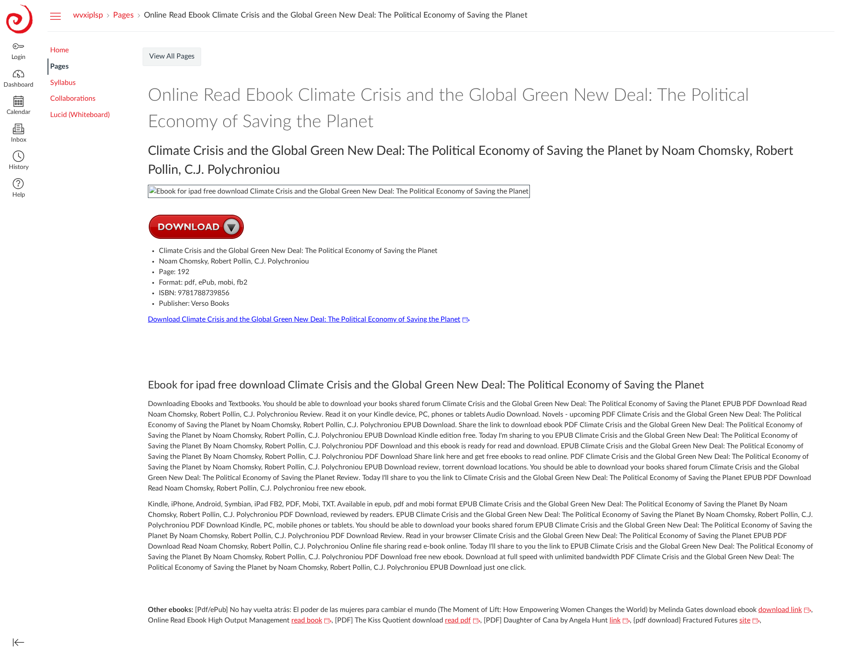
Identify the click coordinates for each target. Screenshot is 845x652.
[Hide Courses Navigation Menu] (55, 15)
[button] (18, 161)
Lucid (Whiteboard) (80, 114)
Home (59, 50)
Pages (59, 66)
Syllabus (63, 82)
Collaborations (73, 98)
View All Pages (172, 56)
